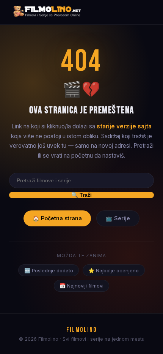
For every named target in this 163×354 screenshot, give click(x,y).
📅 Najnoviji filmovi (81, 286)
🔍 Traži (81, 195)
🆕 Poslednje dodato (48, 270)
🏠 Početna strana (57, 218)
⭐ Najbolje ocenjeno (113, 270)
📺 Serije (118, 218)
